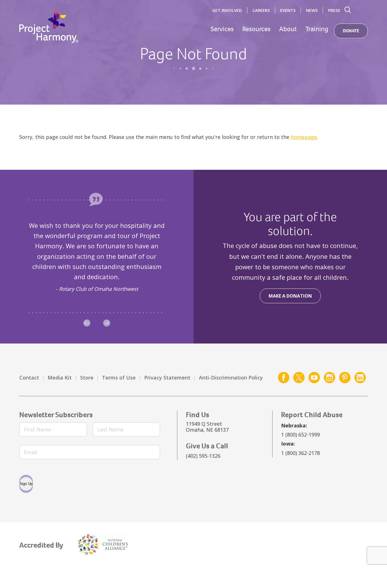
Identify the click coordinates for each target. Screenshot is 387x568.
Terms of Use (119, 377)
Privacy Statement (167, 377)
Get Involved (227, 10)
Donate (351, 31)
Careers (261, 10)
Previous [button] (86, 323)
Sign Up (26, 484)
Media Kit (60, 377)
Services (222, 29)
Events (287, 10)
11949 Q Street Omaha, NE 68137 (207, 426)
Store (86, 377)
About (288, 29)
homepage (304, 136)
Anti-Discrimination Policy (231, 377)
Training (316, 29)
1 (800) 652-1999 (300, 434)
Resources (256, 29)
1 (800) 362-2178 (300, 453)
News (312, 10)
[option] (96, 256)
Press (334, 10)
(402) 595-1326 (203, 455)
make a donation (290, 296)
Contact (29, 377)
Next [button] (106, 323)
